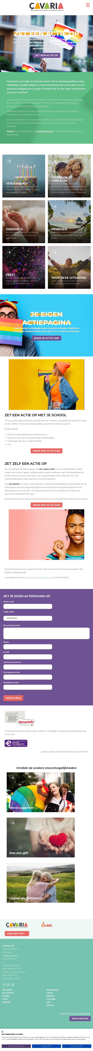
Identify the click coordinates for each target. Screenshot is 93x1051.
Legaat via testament (25, 898)
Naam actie (8, 602)
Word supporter (21, 807)
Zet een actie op (46, 55)
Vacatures (51, 999)
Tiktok (12, 984)
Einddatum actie (11, 682)
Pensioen (59, 229)
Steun (4, 999)
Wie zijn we (7, 990)
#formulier (8, 161)
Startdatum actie (11, 672)
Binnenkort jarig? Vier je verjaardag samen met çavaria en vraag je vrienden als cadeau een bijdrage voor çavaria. (23, 189)
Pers (48, 1002)
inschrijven (80, 1018)
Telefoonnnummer (12, 662)
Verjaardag (16, 183)
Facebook (4, 984)
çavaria (46, 7)
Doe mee (5, 996)
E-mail (6, 652)
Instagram (8, 984)
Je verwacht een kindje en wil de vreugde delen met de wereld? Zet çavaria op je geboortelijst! (22, 235)
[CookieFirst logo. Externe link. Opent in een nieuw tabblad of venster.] (2, 1032)
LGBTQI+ (49, 993)
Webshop (50, 996)
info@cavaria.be (10, 956)
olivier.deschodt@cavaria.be (39, 577)
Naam (6, 642)
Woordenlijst (52, 990)
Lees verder (12, 778)
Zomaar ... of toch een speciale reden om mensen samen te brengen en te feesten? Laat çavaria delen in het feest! (23, 281)
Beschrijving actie (11, 625)
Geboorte (14, 229)
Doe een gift (18, 853)
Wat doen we (8, 993)
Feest (10, 274)
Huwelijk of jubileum (61, 179)
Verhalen (6, 1002)
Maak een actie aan (46, 451)
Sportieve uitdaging (69, 277)
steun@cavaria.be (44, 131)
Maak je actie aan (46, 338)
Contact (50, 1005)
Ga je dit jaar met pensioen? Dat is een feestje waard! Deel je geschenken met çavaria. (66, 235)
